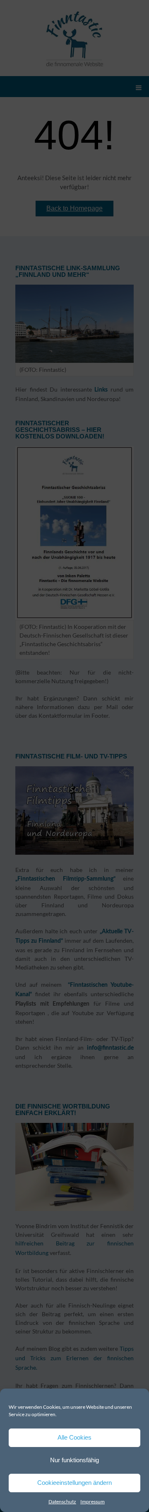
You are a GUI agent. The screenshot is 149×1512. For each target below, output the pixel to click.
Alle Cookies (74, 1437)
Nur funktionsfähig (74, 1459)
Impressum (92, 1501)
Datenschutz (62, 1501)
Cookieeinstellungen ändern (74, 1482)
